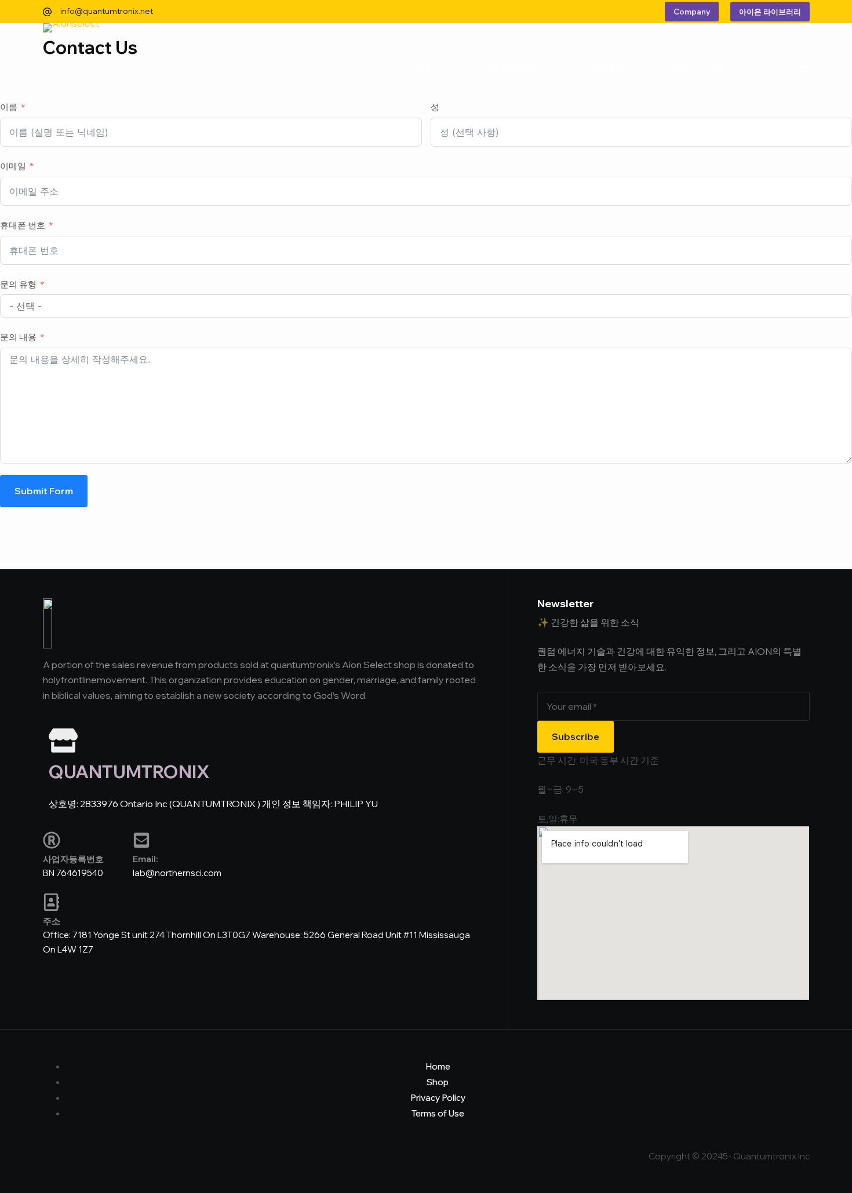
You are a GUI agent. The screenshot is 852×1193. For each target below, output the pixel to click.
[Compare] (776, 67)
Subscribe (575, 736)
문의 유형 (18, 284)
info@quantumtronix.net (106, 11)
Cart (681, 66)
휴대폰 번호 (22, 225)
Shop (427, 66)
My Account (513, 66)
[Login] (718, 67)
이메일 (13, 166)
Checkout (610, 66)
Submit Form (43, 491)
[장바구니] (805, 67)
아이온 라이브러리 (770, 11)
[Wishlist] (747, 67)
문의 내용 (18, 336)
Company (691, 11)
